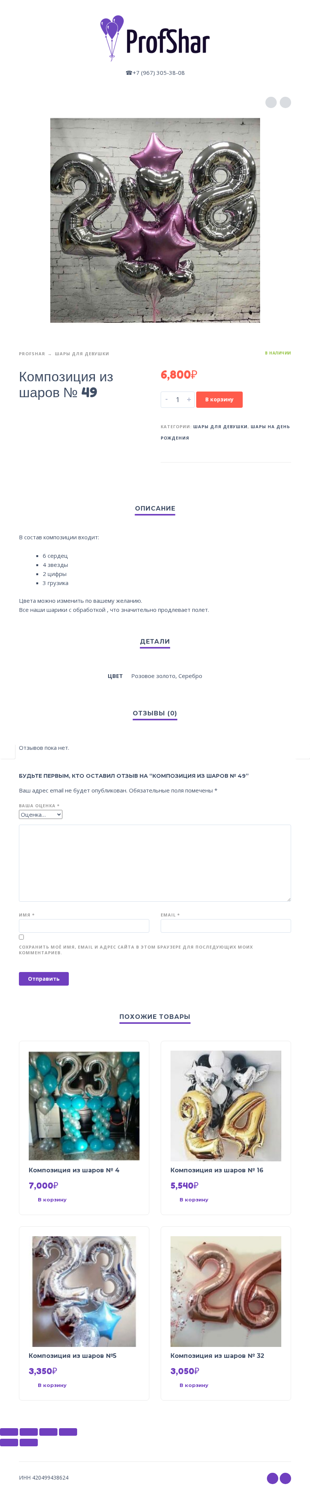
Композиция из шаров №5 (72, 1355)
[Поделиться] (29, 1432)
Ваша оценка (39, 805)
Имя (27, 915)
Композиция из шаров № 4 (74, 1170)
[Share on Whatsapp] (284, 474)
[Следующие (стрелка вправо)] (29, 1442)
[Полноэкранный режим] (48, 1432)
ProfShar (32, 353)
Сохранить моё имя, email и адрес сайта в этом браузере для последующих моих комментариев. (136, 949)
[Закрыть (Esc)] (9, 1432)
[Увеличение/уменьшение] (68, 1432)
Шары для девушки (82, 353)
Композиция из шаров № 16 (217, 1170)
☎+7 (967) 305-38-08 (155, 72)
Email (170, 915)
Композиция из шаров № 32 (217, 1355)
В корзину (219, 399)
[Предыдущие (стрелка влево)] (9, 1442)
